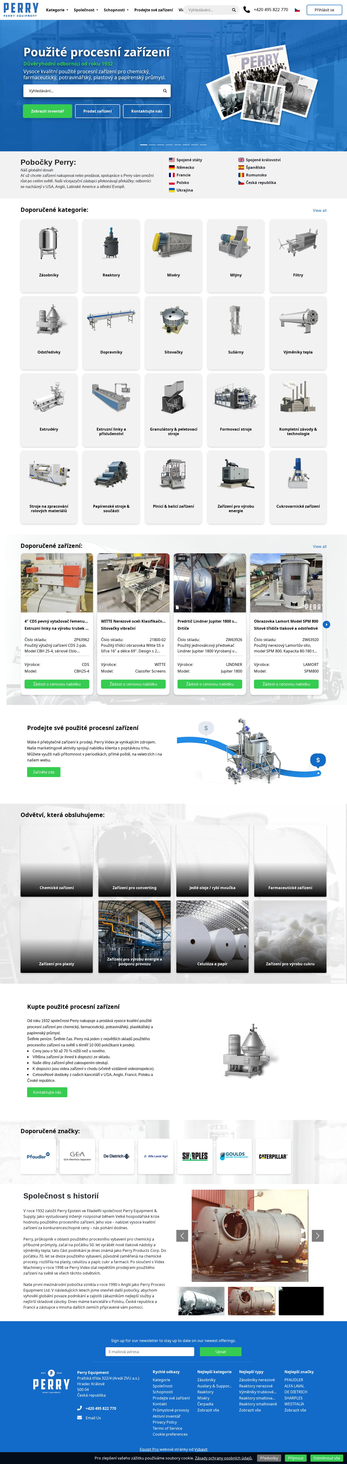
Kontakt (160, 1404)
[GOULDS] (234, 1156)
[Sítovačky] (173, 320)
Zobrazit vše (208, 1410)
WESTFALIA (294, 1404)
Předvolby (269, 1458)
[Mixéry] (173, 243)
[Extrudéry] (49, 397)
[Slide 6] (186, 145)
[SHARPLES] (195, 1156)
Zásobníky (206, 1379)
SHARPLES (293, 1398)
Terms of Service (167, 1428)
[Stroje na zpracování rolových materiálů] (49, 474)
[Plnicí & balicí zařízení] (173, 474)
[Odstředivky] (49, 320)
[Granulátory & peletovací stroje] (173, 397)
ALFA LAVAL (294, 1386)
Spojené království (263, 159)
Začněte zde (44, 772)
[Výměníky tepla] (298, 320)
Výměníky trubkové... (257, 1391)
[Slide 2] (152, 145)
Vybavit (201, 1449)
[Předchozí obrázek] (182, 1236)
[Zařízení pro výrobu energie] (235, 474)
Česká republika (261, 182)
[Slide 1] (143, 145)
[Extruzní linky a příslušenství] (111, 397)
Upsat (221, 1351)
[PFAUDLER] (38, 1156)
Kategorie (55, 10)
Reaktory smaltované (258, 1404)
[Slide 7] (194, 145)
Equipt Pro (150, 1449)
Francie (183, 175)
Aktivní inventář (167, 1416)
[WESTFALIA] (77, 1156)
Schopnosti (114, 10)
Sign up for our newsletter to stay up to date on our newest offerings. (173, 1340)
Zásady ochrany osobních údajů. (224, 1458)
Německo (185, 167)
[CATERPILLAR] (273, 1156)
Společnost (84, 10)
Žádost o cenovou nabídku (57, 684)
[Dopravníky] (111, 320)
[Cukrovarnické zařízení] (298, 474)
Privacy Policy (165, 1422)
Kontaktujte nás (93, 100)
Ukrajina (185, 190)
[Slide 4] (169, 145)
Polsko (183, 182)
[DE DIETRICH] (116, 1156)
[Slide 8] (203, 145)
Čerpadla (205, 1404)
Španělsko (255, 167)
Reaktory (205, 1391)
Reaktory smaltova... (257, 1398)
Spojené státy (189, 159)
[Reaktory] (111, 243)
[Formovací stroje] (235, 397)
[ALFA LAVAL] (156, 1156)
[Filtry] (298, 243)
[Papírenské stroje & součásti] (111, 474)
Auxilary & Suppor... (214, 1386)
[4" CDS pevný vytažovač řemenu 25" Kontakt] (57, 586)
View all (319, 210)
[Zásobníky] (49, 243)
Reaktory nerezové (256, 1386)
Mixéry (203, 1398)
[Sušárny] (235, 320)
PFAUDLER (293, 1379)
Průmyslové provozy (171, 1410)
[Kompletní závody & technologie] (298, 397)
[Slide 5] (177, 145)
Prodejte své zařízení (153, 10)
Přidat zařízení (45, 100)
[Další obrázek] (318, 1236)
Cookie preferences (170, 1434)
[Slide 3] (160, 145)
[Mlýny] (235, 243)
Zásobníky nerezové (257, 1379)
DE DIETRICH (295, 1391)
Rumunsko (256, 175)
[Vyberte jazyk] (297, 9)
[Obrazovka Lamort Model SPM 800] (286, 586)
